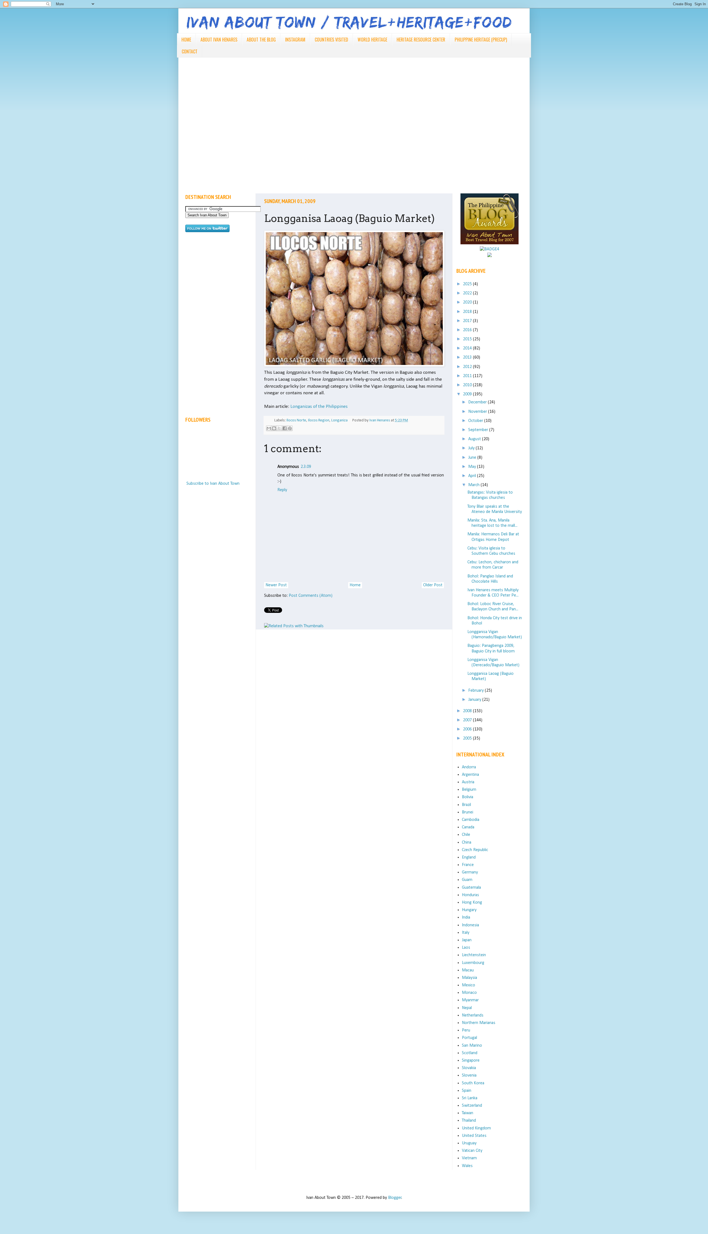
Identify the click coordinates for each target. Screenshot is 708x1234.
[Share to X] (279, 428)
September (478, 430)
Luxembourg (473, 963)
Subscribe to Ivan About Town (213, 483)
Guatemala (471, 887)
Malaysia (469, 978)
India (466, 917)
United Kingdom (476, 1128)
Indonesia (470, 925)
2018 (468, 312)
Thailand (469, 1120)
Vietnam (469, 1158)
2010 (468, 385)
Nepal (467, 1008)
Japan (467, 940)
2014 (468, 348)
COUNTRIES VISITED (331, 39)
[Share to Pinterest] (290, 428)
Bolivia (467, 797)
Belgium (469, 789)
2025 (468, 284)
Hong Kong (472, 902)
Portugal (469, 1038)
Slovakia (469, 1068)
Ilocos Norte (296, 420)
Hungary (469, 910)
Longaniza (339, 420)
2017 (468, 321)
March (474, 485)
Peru (466, 1030)
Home (355, 585)
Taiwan (467, 1113)
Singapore (471, 1060)
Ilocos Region (318, 420)
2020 (468, 302)
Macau (468, 970)
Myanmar (470, 1000)
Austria (468, 782)
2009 (468, 394)
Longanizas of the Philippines (319, 406)
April (472, 476)
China (466, 842)
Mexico (468, 985)
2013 (468, 357)
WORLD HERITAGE (372, 39)
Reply (282, 490)
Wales (467, 1166)
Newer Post (276, 585)
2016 (468, 330)
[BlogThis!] (274, 428)
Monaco (469, 993)
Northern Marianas (478, 1023)
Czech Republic (475, 850)
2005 (468, 738)
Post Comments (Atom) (310, 595)
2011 (468, 376)
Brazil (466, 805)
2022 (468, 293)
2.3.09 (306, 467)
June (472, 457)
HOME (186, 39)
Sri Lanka (469, 1098)
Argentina (470, 774)
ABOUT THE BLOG (261, 39)
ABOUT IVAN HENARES (219, 39)
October (476, 421)
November (478, 411)
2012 (468, 367)
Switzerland (472, 1105)
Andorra (469, 767)
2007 (468, 720)
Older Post (432, 585)
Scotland (469, 1053)
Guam (467, 880)
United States (474, 1136)
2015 (468, 339)
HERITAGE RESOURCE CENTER (421, 39)
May (472, 467)
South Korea (473, 1083)
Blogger (395, 1198)
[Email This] (269, 428)
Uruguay (469, 1143)
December (478, 402)
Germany (470, 872)
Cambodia (470, 820)
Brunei (467, 812)
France (468, 865)
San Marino (472, 1045)
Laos (466, 947)
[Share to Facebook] (284, 428)
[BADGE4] (489, 249)
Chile (466, 835)
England (469, 857)
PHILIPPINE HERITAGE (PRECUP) (481, 39)
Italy (465, 932)
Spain (466, 1090)
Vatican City (472, 1151)
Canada (468, 827)
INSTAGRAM (295, 39)
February (476, 690)
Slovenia (469, 1075)
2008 (468, 711)
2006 (468, 729)
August (475, 439)
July (472, 448)
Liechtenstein (474, 955)
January (475, 700)
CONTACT (189, 51)
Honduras (470, 895)
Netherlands (472, 1015)
